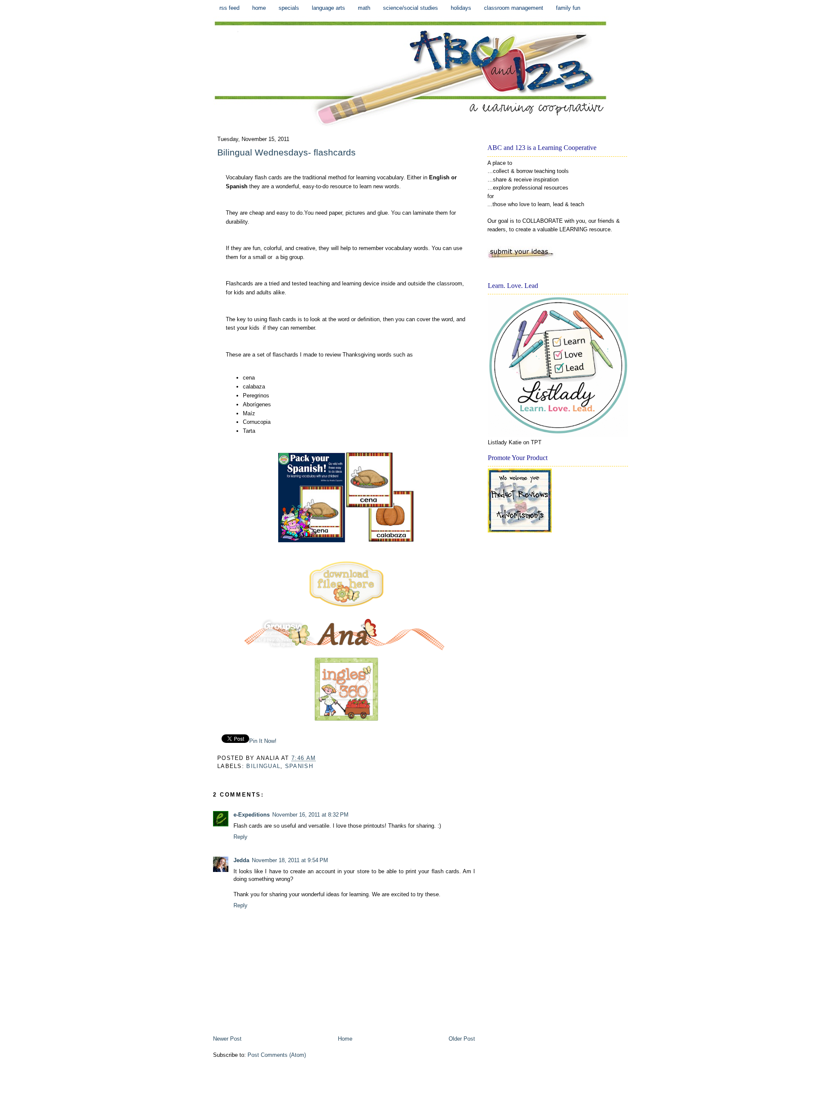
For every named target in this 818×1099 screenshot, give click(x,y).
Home (259, 8)
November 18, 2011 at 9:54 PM (290, 860)
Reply (240, 837)
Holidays (461, 8)
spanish (299, 766)
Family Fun (568, 8)
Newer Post (227, 1039)
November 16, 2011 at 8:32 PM (310, 814)
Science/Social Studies (410, 8)
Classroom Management (513, 8)
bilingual (263, 766)
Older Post (462, 1039)
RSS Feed (229, 8)
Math (364, 8)
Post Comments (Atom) (277, 1055)
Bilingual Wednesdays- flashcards (286, 152)
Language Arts (328, 8)
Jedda (241, 860)
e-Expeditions (251, 814)
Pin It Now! (263, 741)
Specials (289, 8)
